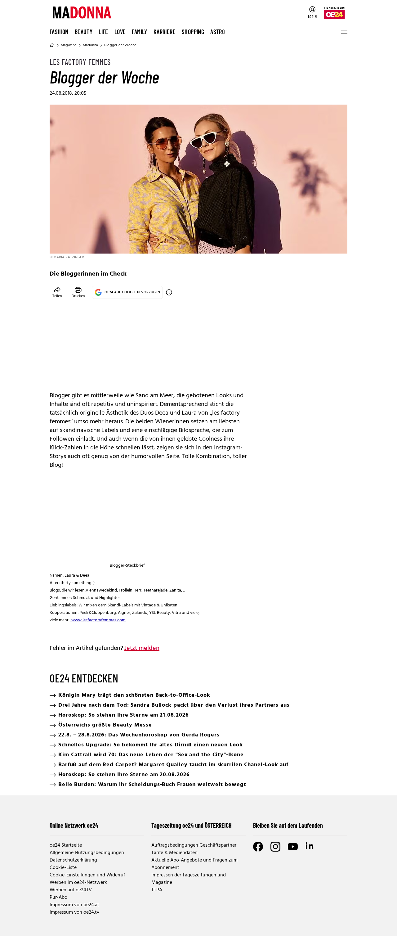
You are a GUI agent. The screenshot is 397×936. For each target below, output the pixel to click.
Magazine (69, 45)
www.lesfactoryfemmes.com (98, 620)
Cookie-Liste (63, 868)
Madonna (90, 45)
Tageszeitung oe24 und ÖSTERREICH (191, 825)
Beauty (83, 31)
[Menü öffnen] (343, 32)
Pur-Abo (58, 897)
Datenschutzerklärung (73, 860)
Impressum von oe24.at (74, 905)
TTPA (156, 890)
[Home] (52, 45)
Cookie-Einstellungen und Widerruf (87, 875)
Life (103, 31)
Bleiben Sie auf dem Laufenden (288, 825)
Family (139, 31)
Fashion (59, 31)
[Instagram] (275, 847)
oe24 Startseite (66, 845)
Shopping (193, 31)
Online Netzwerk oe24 (74, 825)
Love (120, 31)
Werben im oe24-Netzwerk (78, 883)
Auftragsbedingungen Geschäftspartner (193, 845)
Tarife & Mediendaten (174, 853)
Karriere (165, 31)
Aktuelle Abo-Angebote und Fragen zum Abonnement (194, 864)
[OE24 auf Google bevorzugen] (169, 292)
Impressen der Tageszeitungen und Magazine (188, 879)
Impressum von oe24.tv (74, 912)
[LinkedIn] (310, 847)
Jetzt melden (141, 648)
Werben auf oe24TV (71, 890)
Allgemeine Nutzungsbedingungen (87, 853)
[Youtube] (293, 847)
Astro (217, 31)
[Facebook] (258, 847)
